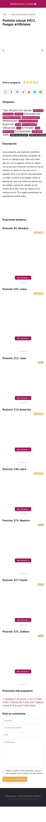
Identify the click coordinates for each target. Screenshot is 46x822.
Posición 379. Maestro (16, 520)
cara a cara (38, 110)
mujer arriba (8, 114)
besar (18, 124)
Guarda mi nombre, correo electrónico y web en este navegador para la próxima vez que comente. (24, 772)
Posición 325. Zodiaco (16, 631)
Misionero (9, 698)
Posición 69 (16, 702)
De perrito (21, 698)
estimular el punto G (30, 117)
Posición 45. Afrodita (15, 228)
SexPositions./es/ (22, 3)
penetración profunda (28, 121)
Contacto (37, 795)
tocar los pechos (29, 124)
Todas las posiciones (19, 135)
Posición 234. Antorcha (17, 409)
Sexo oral (29, 702)
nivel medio (37, 131)
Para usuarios (10, 795)
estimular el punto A (11, 117)
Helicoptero (30, 705)
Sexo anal (16, 705)
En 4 (32, 698)
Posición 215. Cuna (14, 358)
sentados (19, 114)
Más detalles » (23, 277)
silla (19, 128)
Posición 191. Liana (14, 289)
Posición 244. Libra (14, 469)
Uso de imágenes (25, 795)
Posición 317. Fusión (15, 580)
